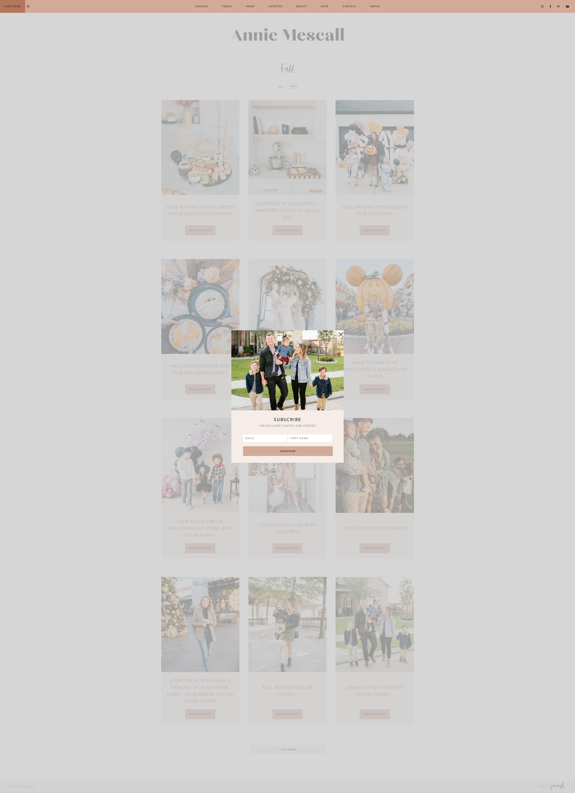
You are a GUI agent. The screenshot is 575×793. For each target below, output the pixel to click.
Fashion (201, 6)
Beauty (301, 6)
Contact (349, 6)
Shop (325, 6)
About (375, 6)
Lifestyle (275, 6)
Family (227, 6)
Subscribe (12, 6)
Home (250, 6)
